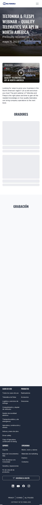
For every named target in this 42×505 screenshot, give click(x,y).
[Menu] (37, 4)
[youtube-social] (18, 486)
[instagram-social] (28, 486)
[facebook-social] (23, 486)
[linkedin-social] (13, 486)
